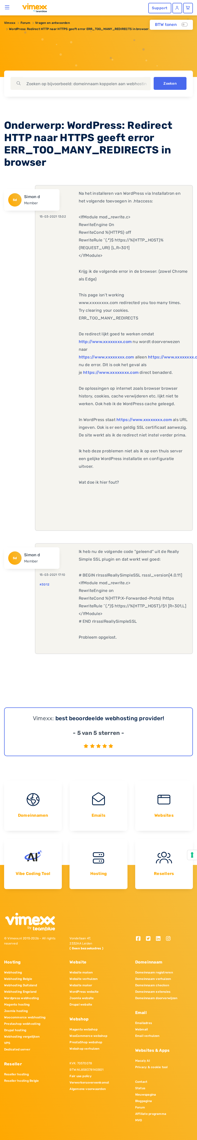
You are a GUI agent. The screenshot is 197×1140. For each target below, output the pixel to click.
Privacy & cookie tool (151, 1067)
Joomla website (82, 998)
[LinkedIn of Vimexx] (160, 939)
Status (140, 1088)
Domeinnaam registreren (154, 972)
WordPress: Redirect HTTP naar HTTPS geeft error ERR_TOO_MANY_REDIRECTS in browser (79, 29)
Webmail (141, 1029)
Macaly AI (142, 1061)
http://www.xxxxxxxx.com (105, 341)
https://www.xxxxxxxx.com (106, 357)
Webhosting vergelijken (22, 1036)
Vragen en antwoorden (52, 23)
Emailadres (143, 1023)
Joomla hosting (16, 1011)
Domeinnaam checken (152, 985)
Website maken (81, 972)
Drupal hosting (15, 1030)
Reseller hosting (16, 1074)
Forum (25, 23)
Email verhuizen (147, 1036)
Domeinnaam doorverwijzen (156, 998)
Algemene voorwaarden (88, 1089)
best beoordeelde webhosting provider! (109, 718)
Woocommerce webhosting (24, 1017)
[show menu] (7, 7)
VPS (7, 1043)
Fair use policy (81, 1076)
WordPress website (84, 991)
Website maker (81, 985)
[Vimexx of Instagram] (169, 939)
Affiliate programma (150, 1114)
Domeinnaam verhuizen (153, 979)
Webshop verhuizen (84, 1048)
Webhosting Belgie (18, 979)
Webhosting (13, 972)
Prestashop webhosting (22, 1024)
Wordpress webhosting (21, 998)
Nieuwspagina (145, 1094)
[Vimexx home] (32, 7)
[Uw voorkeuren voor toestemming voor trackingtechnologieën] (192, 855)
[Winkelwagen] (188, 8)
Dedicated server (17, 1049)
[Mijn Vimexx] (177, 8)
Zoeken (169, 83)
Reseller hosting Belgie (21, 1081)
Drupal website (81, 1004)
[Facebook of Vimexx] (140, 939)
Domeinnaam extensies (153, 991)
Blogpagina (143, 1101)
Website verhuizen (83, 979)
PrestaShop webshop (86, 1042)
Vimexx (9, 23)
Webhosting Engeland (20, 991)
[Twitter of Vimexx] (150, 939)
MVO (138, 1120)
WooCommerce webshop (88, 1036)
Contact (141, 1082)
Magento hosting (17, 1004)
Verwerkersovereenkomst (89, 1082)
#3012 (44, 584)
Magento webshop (83, 1029)
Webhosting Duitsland (20, 985)
